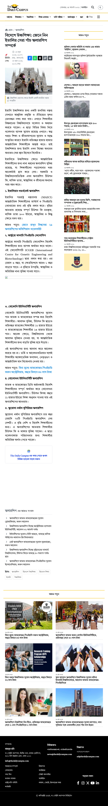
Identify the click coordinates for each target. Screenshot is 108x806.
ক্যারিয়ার (42, 770)
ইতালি (8, 577)
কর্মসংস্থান (71, 17)
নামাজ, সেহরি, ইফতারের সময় (50, 783)
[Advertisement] (28, 486)
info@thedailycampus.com (17, 761)
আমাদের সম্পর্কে (11, 766)
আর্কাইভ (84, 7)
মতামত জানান (10, 778)
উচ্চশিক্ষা (30, 17)
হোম (10, 30)
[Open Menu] (98, 17)
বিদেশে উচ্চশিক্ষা (29, 572)
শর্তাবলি (8, 787)
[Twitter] (40, 58)
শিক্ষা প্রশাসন (44, 17)
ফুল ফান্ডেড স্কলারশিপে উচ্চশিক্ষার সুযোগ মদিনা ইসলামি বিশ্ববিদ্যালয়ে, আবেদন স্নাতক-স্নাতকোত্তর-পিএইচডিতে (77, 680)
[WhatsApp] (35, 58)
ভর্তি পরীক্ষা (58, 17)
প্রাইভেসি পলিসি (11, 783)
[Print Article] (50, 58)
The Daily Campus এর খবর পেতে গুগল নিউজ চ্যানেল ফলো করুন (28, 457)
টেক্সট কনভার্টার (44, 774)
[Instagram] (83, 783)
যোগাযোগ (9, 770)
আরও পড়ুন (84, 35)
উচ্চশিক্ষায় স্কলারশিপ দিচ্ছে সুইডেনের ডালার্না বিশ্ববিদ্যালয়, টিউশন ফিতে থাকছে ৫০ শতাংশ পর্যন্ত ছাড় (27, 553)
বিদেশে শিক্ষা (44, 572)
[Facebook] (30, 58)
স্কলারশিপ (19, 30)
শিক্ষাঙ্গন (18, 17)
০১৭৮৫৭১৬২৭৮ (66, 749)
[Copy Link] (45, 58)
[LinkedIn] (97, 783)
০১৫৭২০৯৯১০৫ (53, 749)
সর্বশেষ (9, 17)
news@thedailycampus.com (59, 754)
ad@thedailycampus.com (88, 757)
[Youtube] (92, 783)
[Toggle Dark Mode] (100, 7)
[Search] (93, 7)
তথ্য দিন (8, 774)
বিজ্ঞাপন (42, 766)
